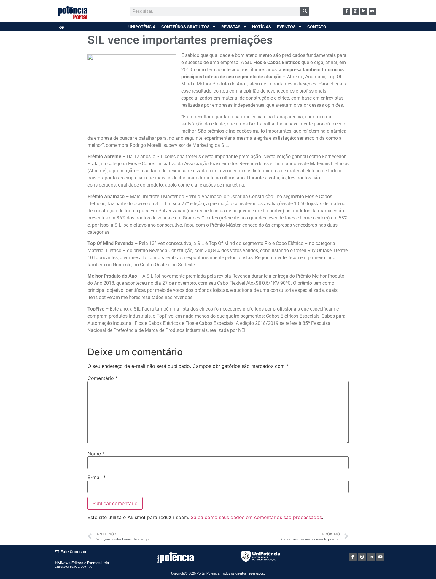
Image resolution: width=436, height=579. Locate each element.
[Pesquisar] (304, 11)
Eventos (286, 26)
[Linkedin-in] (363, 11)
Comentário (102, 378)
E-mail (96, 477)
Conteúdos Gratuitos (185, 26)
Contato (316, 26)
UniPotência (141, 26)
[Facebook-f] (346, 11)
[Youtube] (372, 11)
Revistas (231, 26)
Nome (96, 453)
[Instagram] (355, 11)
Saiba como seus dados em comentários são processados (256, 517)
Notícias (261, 26)
